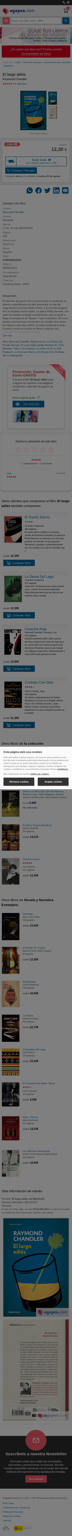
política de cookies (39, 774)
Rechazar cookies (18, 781)
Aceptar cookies (53, 781)
